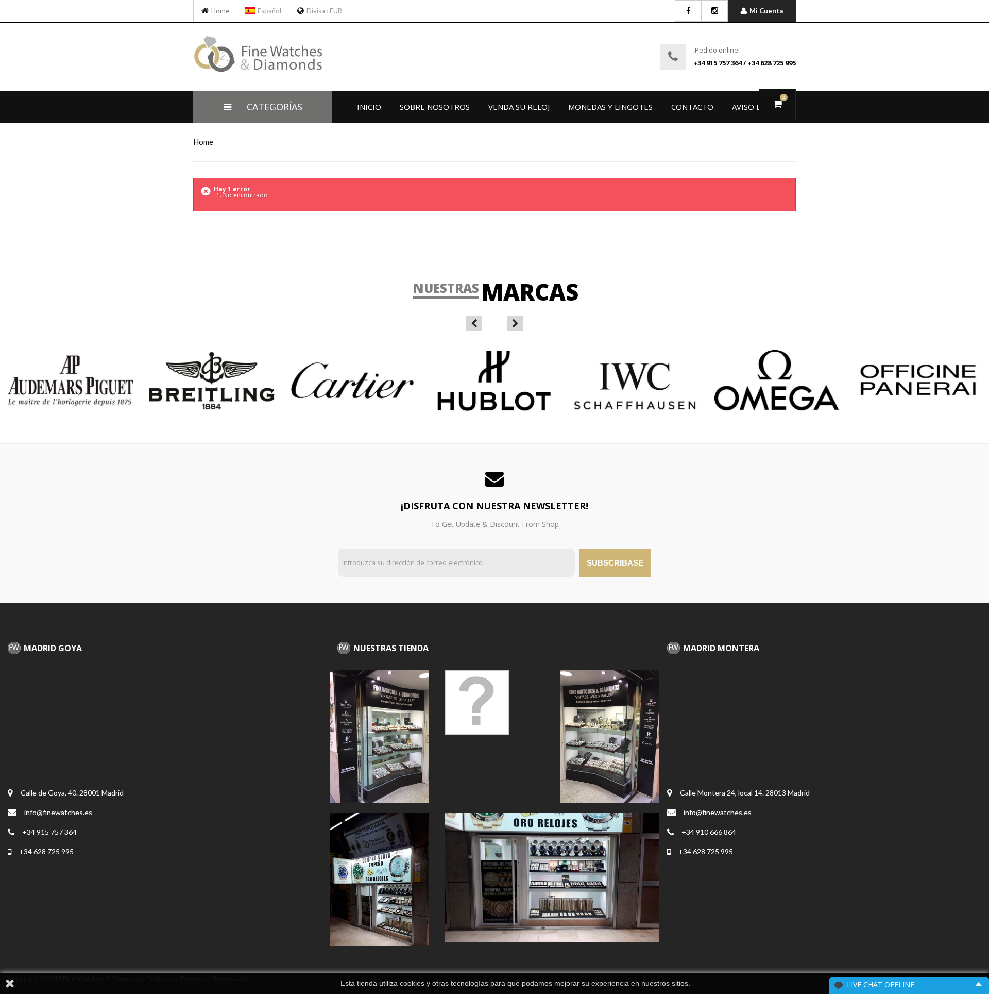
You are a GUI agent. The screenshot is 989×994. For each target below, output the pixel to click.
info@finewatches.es (58, 812)
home (203, 141)
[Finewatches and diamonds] (206, 11)
